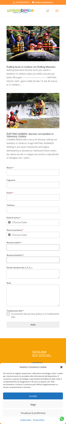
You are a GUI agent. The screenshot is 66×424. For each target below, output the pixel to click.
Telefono (11, 205)
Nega (33, 404)
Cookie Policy (25, 419)
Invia (33, 324)
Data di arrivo (14, 217)
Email (10, 192)
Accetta (33, 396)
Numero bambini (15, 255)
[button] (61, 367)
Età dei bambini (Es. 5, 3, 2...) (19, 267)
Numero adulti (14, 242)
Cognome (11, 180)
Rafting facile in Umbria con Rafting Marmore (31, 67)
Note (9, 283)
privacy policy (35, 313)
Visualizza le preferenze (33, 412)
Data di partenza (15, 230)
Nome (10, 167)
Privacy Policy (38, 419)
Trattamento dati (15, 310)
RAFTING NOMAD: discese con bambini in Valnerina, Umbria (30, 135)
